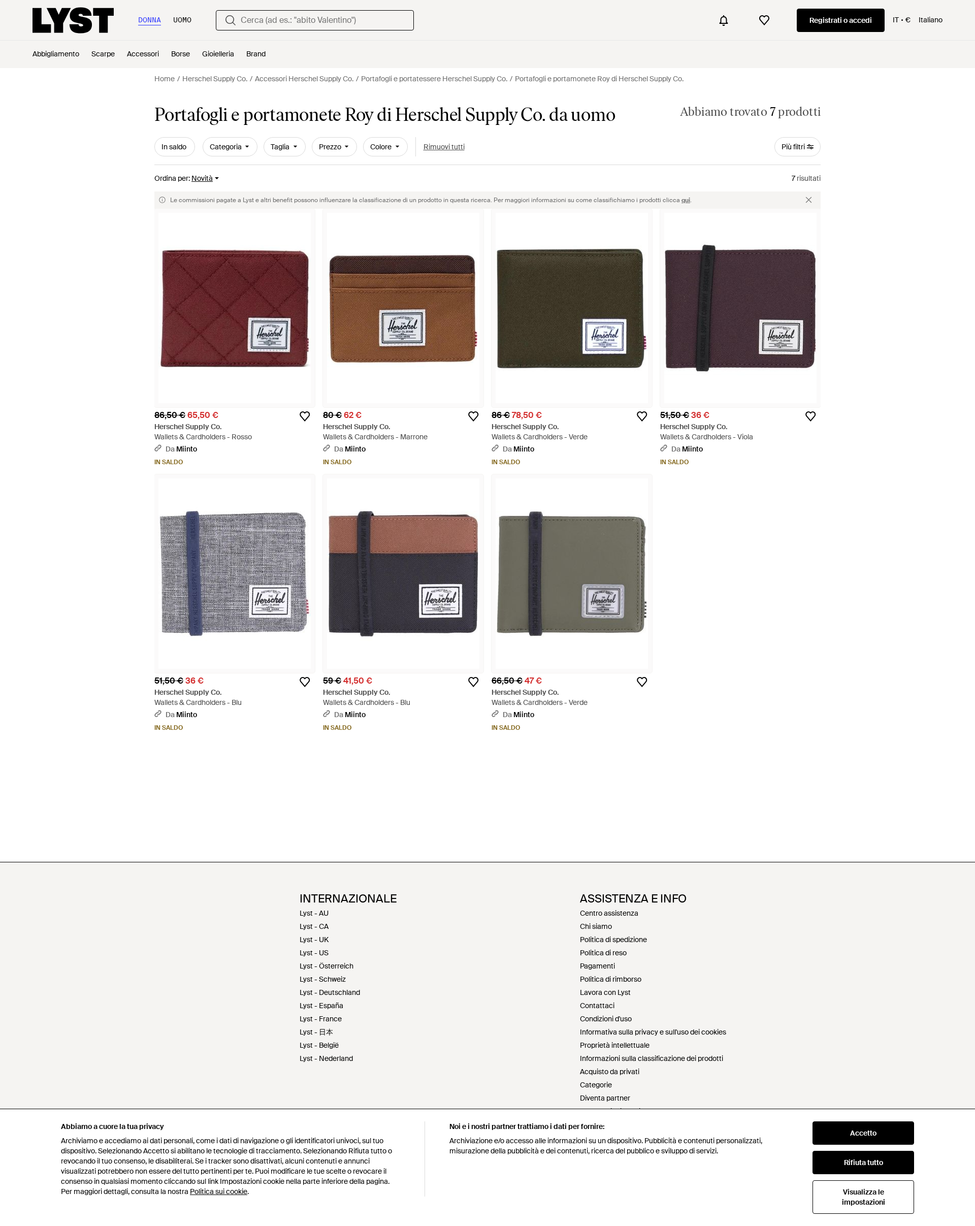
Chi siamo (596, 926)
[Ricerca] (230, 20)
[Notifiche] (723, 20)
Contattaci (597, 1005)
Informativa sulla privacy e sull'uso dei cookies (653, 1032)
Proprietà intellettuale (614, 1045)
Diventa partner (605, 1098)
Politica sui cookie (218, 1191)
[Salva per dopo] (305, 416)
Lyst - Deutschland (330, 992)
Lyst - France (321, 1018)
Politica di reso (603, 952)
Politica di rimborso (610, 979)
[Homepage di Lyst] (73, 20)
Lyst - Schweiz (323, 979)
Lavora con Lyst (605, 992)
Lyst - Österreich (326, 966)
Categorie (596, 1084)
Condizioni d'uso (606, 1018)
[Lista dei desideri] (764, 20)
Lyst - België (319, 1045)
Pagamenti (597, 966)
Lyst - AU (314, 913)
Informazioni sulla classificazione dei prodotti (651, 1058)
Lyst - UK (314, 939)
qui (685, 200)
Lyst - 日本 (316, 1032)
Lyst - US (314, 952)
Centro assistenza (609, 913)
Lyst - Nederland (326, 1058)
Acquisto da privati (609, 1071)
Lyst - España (321, 1005)
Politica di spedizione (613, 939)
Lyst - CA (314, 926)
